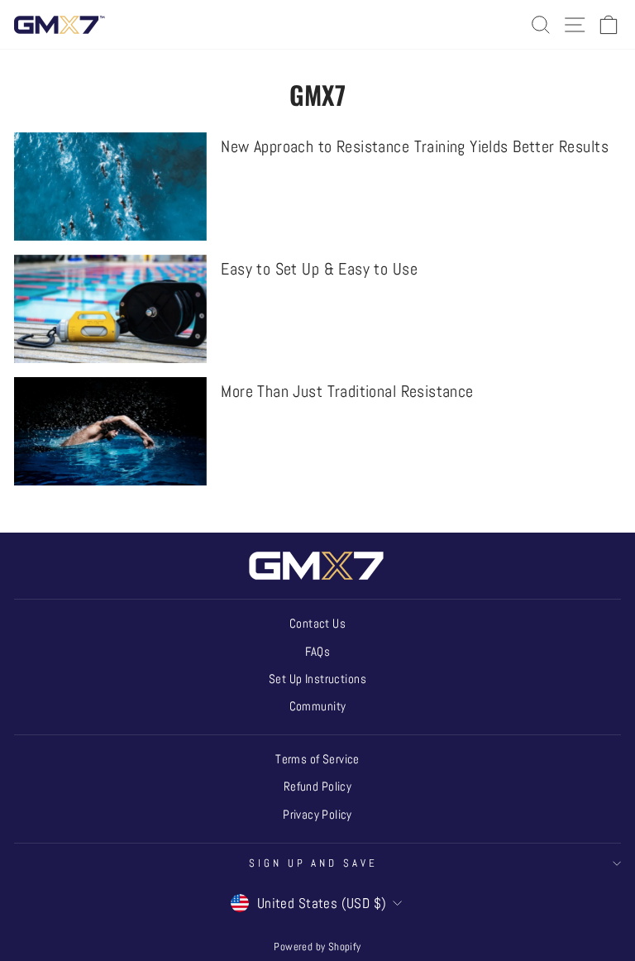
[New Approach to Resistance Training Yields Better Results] (110, 186)
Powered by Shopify (317, 947)
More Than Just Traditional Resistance (347, 391)
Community (317, 706)
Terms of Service (317, 759)
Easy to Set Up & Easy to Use (319, 269)
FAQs (318, 651)
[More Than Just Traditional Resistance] (110, 431)
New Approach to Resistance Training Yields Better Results (415, 146)
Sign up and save (314, 863)
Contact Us (317, 623)
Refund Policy (317, 786)
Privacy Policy (317, 814)
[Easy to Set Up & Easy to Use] (110, 309)
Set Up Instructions (317, 679)
